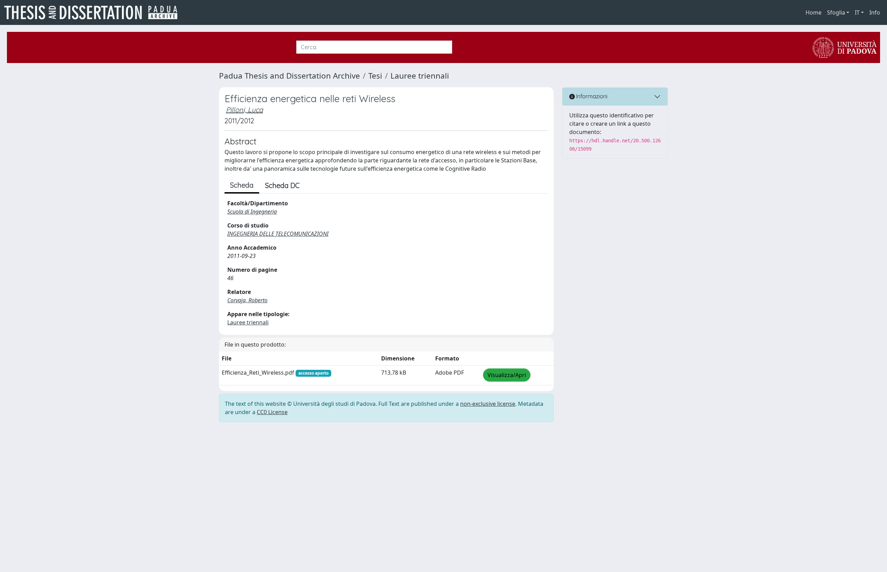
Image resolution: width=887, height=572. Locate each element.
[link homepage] (93, 12)
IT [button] (857, 12)
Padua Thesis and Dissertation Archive (289, 75)
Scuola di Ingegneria (252, 211)
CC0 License (272, 412)
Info (874, 12)
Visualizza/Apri (507, 375)
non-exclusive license (487, 404)
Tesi (375, 75)
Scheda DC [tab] (282, 185)
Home (814, 12)
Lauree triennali (419, 75)
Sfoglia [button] (836, 12)
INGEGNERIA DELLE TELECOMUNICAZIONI (277, 234)
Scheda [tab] (242, 185)
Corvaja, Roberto (247, 300)
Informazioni (591, 96)
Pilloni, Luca (244, 109)
